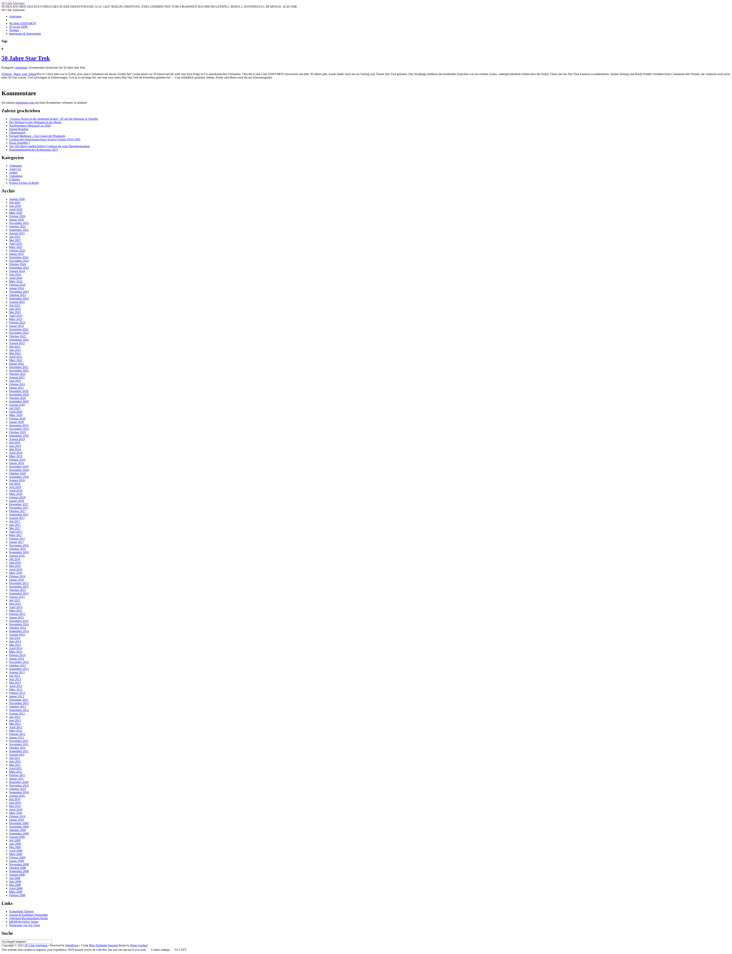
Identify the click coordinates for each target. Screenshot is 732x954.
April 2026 (15, 209)
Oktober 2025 (17, 226)
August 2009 (17, 837)
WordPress (71, 945)
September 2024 (19, 267)
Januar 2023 (16, 326)
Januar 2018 (16, 500)
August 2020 (17, 404)
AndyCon (15, 169)
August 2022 (17, 343)
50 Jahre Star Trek (26, 58)
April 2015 (15, 607)
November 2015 (19, 586)
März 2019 (15, 456)
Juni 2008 (15, 881)
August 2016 (17, 555)
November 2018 (19, 470)
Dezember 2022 (18, 329)
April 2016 (15, 569)
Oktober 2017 (17, 511)
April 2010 (15, 809)
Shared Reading (18, 129)
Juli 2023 (14, 305)
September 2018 (19, 476)
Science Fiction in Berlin (24, 182)
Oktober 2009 (17, 830)
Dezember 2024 (18, 257)
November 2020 (19, 394)
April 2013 (15, 686)
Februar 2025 (17, 250)
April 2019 (15, 452)
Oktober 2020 (17, 398)
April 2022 (15, 356)
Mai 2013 (15, 682)
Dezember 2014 (18, 620)
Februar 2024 (17, 284)
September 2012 (19, 710)
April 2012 (15, 727)
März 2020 (15, 415)
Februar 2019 (17, 459)
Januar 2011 (16, 778)
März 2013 (15, 689)
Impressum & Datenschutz (25, 33)
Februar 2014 (17, 655)
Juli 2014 (14, 638)
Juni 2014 (15, 641)
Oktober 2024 (17, 264)
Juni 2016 (15, 562)
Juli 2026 (14, 202)
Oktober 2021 (17, 374)
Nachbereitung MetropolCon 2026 (30, 125)
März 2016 (15, 572)
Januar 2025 (16, 254)
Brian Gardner (139, 945)
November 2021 (19, 370)
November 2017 (19, 507)
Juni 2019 (15, 446)
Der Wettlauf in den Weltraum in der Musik (35, 122)
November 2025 (19, 223)
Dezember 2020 (18, 391)
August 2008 (17, 874)
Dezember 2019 (18, 425)
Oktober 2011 (17, 747)
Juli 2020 (14, 408)
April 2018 (15, 490)
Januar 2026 (16, 219)
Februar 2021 (17, 384)
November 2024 (19, 260)
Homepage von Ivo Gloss (24, 925)
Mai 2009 (15, 847)
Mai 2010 (15, 806)
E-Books (14, 179)
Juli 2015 (14, 600)
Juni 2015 (15, 603)
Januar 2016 (16, 579)
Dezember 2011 (18, 741)
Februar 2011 (17, 775)
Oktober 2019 (17, 432)
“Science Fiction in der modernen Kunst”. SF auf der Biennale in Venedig (53, 118)
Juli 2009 (14, 840)
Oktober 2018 (17, 473)
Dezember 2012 (18, 699)
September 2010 (19, 792)
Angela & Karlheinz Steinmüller (28, 914)
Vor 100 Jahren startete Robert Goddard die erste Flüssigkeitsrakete (49, 146)
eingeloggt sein (25, 102)
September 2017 (19, 514)
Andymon (15, 16)
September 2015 (19, 593)
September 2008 (19, 871)
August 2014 (17, 634)
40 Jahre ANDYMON (22, 23)
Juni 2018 (15, 487)
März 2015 (15, 610)
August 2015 (17, 596)
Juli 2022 (14, 346)
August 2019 (17, 439)
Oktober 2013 (17, 665)
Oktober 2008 (17, 867)
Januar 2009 (16, 861)
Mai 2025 (15, 240)
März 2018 (15, 494)
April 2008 (15, 888)
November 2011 (19, 744)
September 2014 (19, 631)
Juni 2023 (15, 308)
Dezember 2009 (18, 823)
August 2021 (17, 377)
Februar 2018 (17, 497)
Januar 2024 (16, 288)
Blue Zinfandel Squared (103, 945)
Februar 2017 (17, 538)
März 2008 (15, 891)
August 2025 (17, 233)
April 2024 (15, 278)
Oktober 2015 (17, 590)
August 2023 (17, 302)
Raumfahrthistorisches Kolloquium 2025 (33, 149)
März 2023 (15, 319)
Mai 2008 (15, 885)
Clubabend (20, 67)
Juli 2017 (14, 521)
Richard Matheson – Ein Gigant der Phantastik (37, 136)
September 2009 (19, 833)
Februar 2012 (17, 734)
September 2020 (19, 401)
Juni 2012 (15, 720)
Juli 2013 (14, 675)
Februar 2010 (17, 816)
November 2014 (19, 624)
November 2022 (19, 332)
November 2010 (19, 785)
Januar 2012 (16, 737)
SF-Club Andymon (13, 3)
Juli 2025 (14, 236)
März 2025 (15, 247)
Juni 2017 (15, 524)
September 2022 (19, 339)
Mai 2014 (15, 644)
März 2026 (15, 212)
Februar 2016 (17, 576)
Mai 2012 (15, 723)
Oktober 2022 (17, 336)
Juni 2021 (15, 380)
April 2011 (15, 768)
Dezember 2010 (18, 782)
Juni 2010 (15, 802)
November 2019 (19, 428)
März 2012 (15, 730)
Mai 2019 (15, 449)
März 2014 (15, 651)
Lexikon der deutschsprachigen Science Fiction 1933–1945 (44, 139)
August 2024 (17, 271)
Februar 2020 (17, 418)
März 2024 (15, 281)
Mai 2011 (15, 765)
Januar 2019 (16, 463)
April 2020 (15, 411)
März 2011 (15, 771)
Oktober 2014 (17, 627)
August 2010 (17, 795)
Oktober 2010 (17, 789)
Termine (14, 30)
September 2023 (19, 298)
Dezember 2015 (18, 583)
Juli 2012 (14, 717)
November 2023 (19, 291)
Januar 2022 (16, 363)
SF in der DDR (18, 26)
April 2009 (15, 850)
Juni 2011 (15, 761)
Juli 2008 (14, 878)
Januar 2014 (16, 658)
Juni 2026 (15, 205)
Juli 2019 (14, 442)
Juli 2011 (14, 758)
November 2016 (19, 545)
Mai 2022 (15, 353)
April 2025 (15, 243)
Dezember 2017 (18, 504)
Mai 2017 (15, 528)
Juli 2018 (14, 483)
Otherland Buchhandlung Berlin (28, 918)
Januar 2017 (16, 542)
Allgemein (15, 165)
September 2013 (19, 668)
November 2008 (19, 864)
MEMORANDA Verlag (23, 921)
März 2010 (15, 813)
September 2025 (19, 229)
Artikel (13, 172)
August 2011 (17, 754)
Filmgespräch (17, 132)
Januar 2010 (16, 819)
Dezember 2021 (18, 367)
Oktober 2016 (17, 548)
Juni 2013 (15, 679)
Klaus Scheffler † (19, 142)
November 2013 (19, 662)
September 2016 (19, 552)
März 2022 (15, 360)
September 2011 (19, 751)
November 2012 (19, 703)
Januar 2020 (16, 422)
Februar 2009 (17, 857)
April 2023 (15, 315)
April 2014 (15, 648)
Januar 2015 (16, 617)
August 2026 (17, 199)
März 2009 (15, 854)
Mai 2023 (15, 312)
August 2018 (17, 480)
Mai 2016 (15, 566)
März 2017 (15, 535)
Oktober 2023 (17, 295)
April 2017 (15, 531)
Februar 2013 (17, 692)
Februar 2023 (17, 322)
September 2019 (19, 435)
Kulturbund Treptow (21, 911)
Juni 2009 (15, 843)
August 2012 (17, 713)
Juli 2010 (14, 799)
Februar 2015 (17, 614)
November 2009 (19, 826)
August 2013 (17, 672)
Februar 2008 (17, 895)
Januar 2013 (16, 696)
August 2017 (17, 518)
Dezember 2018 (18, 466)
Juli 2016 (14, 559)
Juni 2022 (15, 350)
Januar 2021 (16, 387)
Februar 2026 (17, 216)
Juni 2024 (15, 274)
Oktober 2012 (17, 706)
